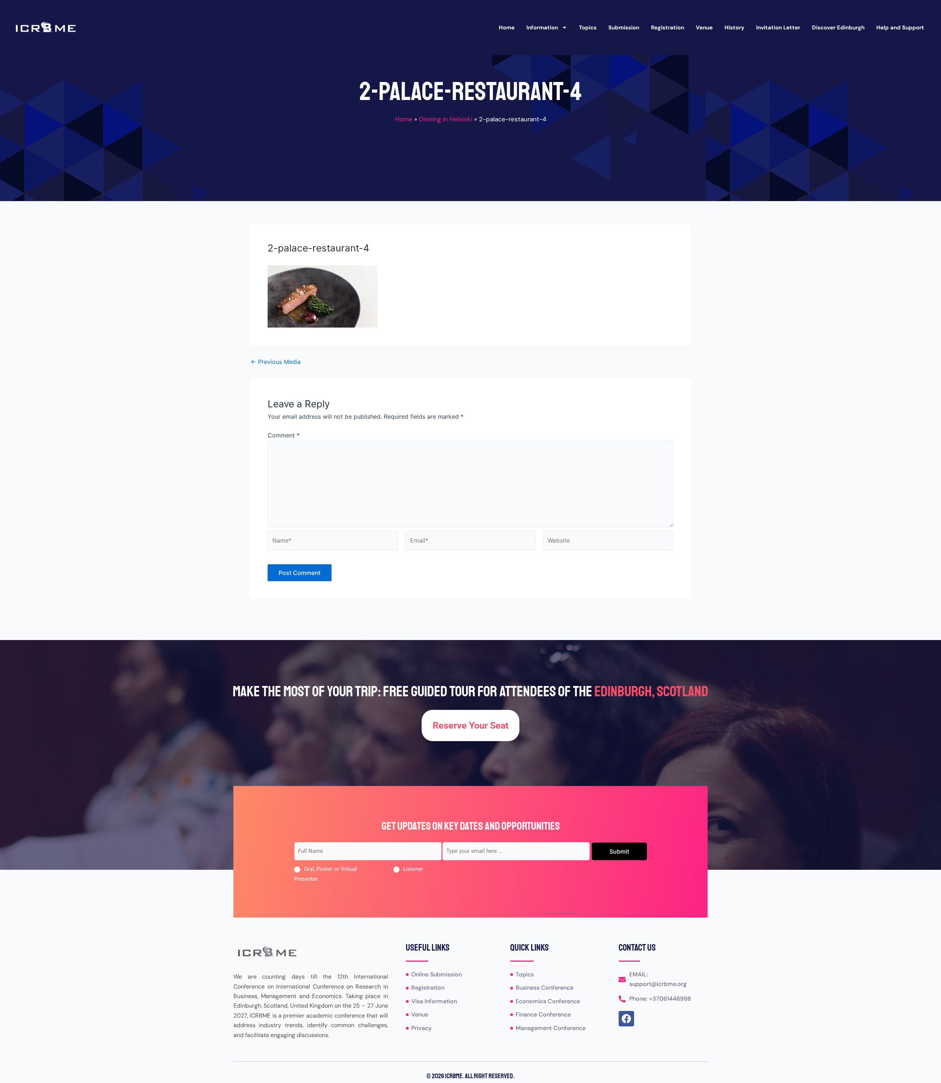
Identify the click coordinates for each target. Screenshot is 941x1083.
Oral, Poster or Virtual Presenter (325, 874)
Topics (588, 27)
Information (542, 27)
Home (507, 27)
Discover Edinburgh (838, 27)
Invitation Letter (778, 27)
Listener (413, 869)
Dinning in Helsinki (445, 119)
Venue (704, 27)
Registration (667, 27)
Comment (284, 435)
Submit (619, 851)
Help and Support (900, 27)
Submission (623, 27)
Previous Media (276, 362)
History (734, 27)
